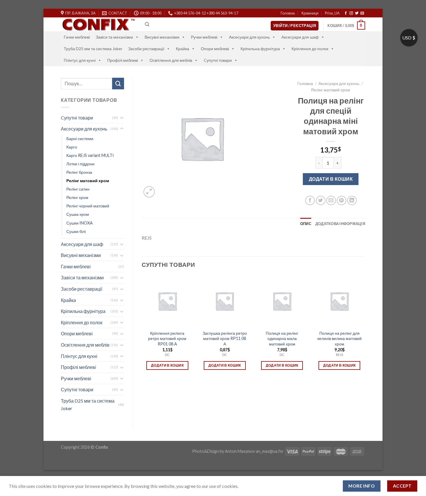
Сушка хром (77, 214)
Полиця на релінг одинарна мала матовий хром (282, 338)
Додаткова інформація (340, 223)
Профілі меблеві (122, 60)
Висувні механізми (162, 37)
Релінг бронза (79, 172)
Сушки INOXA (79, 222)
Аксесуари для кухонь (249, 37)
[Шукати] (118, 83)
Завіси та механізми (114, 37)
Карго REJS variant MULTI (90, 155)
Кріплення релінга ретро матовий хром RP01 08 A (167, 338)
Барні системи (79, 138)
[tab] (305, 223)
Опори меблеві (215, 48)
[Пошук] (147, 24)
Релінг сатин (78, 189)
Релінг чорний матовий (87, 205)
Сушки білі (76, 231)
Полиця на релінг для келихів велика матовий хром (339, 338)
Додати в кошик (331, 179)
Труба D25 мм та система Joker (93, 48)
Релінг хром (77, 197)
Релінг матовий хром (87, 180)
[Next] (365, 328)
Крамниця (309, 13)
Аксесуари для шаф (300, 37)
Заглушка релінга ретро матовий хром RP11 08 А (225, 338)
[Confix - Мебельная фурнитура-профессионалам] (98, 24)
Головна (288, 13)
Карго (71, 146)
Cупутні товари (218, 60)
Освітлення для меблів (171, 60)
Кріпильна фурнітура (260, 48)
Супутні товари (77, 389)
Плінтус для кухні (80, 60)
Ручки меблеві (204, 37)
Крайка (182, 48)
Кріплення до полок (310, 48)
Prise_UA (332, 13)
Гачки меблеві (77, 37)
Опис (305, 223)
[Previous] (142, 328)
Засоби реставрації (146, 48)
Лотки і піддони (80, 163)
